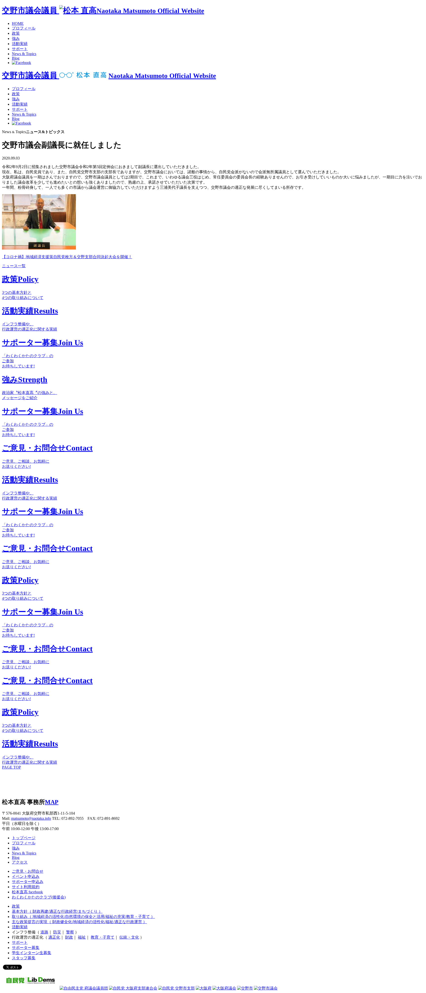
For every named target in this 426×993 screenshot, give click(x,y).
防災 (57, 932)
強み (16, 38)
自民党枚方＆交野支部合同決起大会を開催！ (92, 257)
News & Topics (24, 54)
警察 (70, 932)
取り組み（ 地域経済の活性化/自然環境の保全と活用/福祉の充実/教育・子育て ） (83, 916)
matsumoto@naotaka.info (31, 818)
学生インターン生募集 (31, 953)
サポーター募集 (25, 948)
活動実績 (20, 44)
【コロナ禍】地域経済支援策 (27, 257)
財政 (69, 937)
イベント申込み (25, 876)
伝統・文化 (129, 937)
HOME (18, 23)
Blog (15, 58)
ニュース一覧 (14, 266)
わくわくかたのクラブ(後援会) (39, 897)
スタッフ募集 (24, 958)
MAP (51, 802)
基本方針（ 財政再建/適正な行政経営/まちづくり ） (57, 911)
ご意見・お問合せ (27, 871)
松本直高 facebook (27, 892)
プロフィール (24, 28)
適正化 (54, 937)
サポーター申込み (27, 882)
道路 (44, 932)
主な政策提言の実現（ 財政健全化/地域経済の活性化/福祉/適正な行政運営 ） (79, 922)
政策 (16, 33)
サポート (20, 49)
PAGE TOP (11, 767)
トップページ (24, 838)
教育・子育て (102, 937)
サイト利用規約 (25, 887)
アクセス (20, 862)
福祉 (82, 937)
